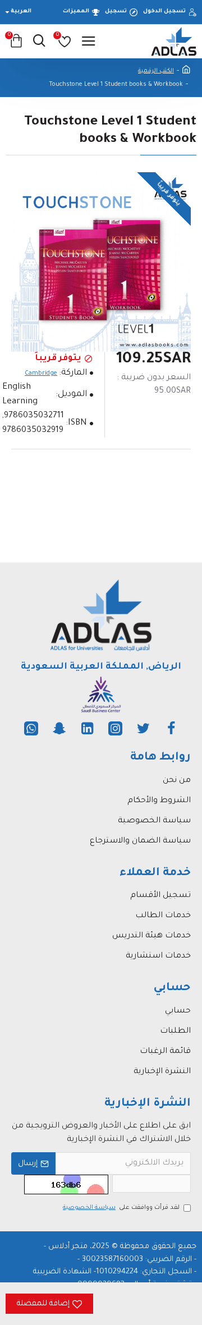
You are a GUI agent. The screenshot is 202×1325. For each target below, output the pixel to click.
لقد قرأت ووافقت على (121, 1207)
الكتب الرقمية (156, 71)
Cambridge (41, 373)
